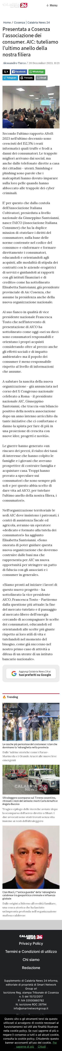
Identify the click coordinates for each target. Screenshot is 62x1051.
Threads (28, 78)
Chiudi (42, 1046)
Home (7, 22)
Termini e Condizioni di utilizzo (31, 951)
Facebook (20, 71)
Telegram (11, 78)
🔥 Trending (10, 697)
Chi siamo (31, 959)
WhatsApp (38, 71)
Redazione (31, 968)
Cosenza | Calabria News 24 (32, 22)
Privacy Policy (31, 943)
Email (43, 78)
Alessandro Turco (14, 63)
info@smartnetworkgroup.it (31, 1008)
